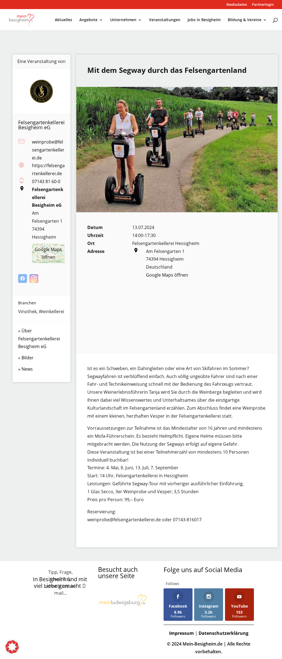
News (27, 369)
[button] (12, 647)
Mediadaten (236, 5)
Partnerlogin (263, 5)
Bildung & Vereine (244, 20)
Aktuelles (63, 20)
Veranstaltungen (164, 20)
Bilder (27, 358)
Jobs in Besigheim (204, 20)
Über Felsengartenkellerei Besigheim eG (39, 339)
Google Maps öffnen (167, 275)
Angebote (88, 20)
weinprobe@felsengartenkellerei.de (48, 150)
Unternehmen (123, 20)
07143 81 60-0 (46, 181)
